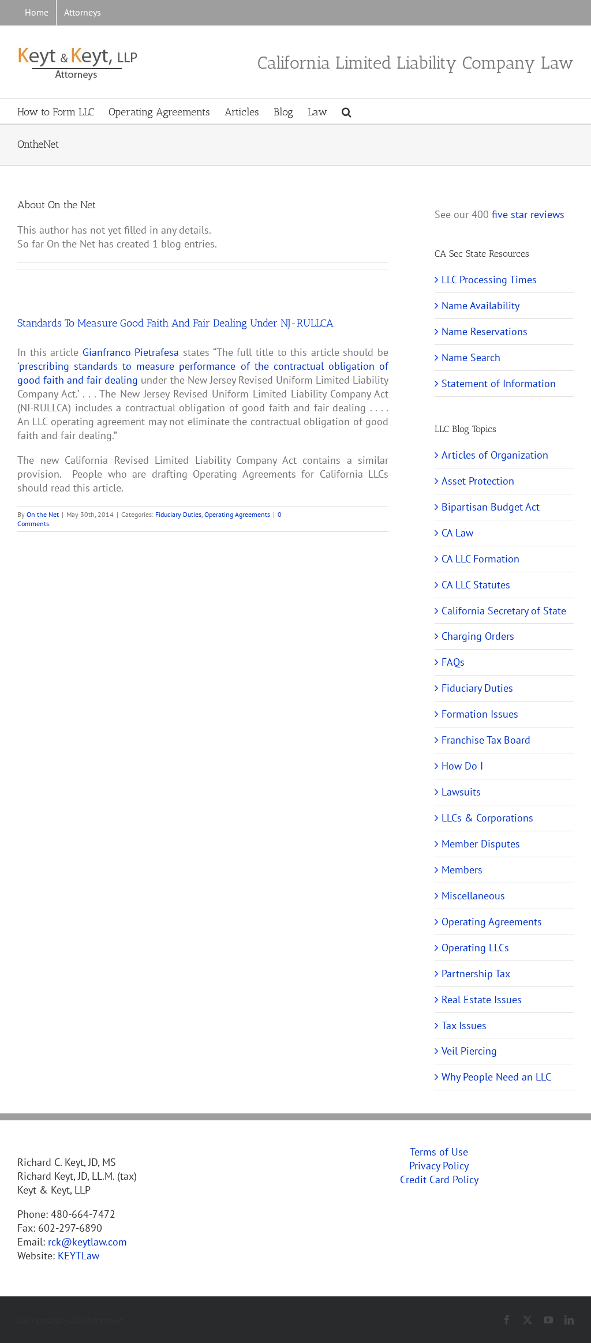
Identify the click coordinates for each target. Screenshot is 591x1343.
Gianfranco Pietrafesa (131, 352)
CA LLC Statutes (476, 584)
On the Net (43, 514)
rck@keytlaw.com (87, 1241)
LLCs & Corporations (487, 817)
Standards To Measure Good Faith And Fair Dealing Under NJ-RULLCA (175, 323)
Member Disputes (481, 843)
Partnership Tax (476, 973)
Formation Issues (480, 714)
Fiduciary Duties (178, 514)
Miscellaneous (473, 895)
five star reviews (528, 214)
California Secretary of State (504, 610)
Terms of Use (439, 1151)
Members (462, 869)
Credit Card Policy (439, 1179)
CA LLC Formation (480, 558)
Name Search (471, 357)
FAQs (453, 662)
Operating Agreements (237, 514)
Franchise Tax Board (486, 739)
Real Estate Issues (482, 999)
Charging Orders (478, 636)
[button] (346, 111)
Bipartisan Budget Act (491, 506)
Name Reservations (485, 331)
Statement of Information (499, 383)
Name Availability (480, 305)
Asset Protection (478, 480)
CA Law (457, 532)
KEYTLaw (78, 1255)
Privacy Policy (439, 1165)
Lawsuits (461, 791)
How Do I (462, 765)
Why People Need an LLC (496, 1076)
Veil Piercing (469, 1050)
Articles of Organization (495, 455)
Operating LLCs (475, 947)
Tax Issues (464, 1025)
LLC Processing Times (489, 279)
